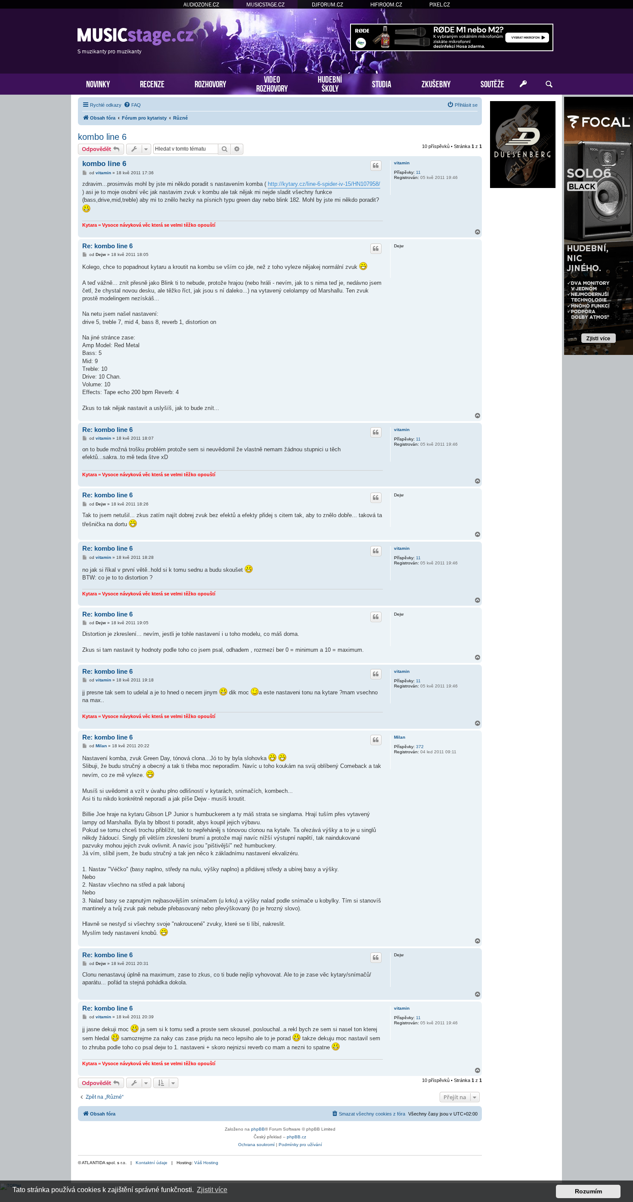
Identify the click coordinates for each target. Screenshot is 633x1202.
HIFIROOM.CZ (386, 4)
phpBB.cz (296, 1136)
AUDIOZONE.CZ (201, 4)
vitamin (402, 162)
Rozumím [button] (588, 1191)
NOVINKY (98, 83)
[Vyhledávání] (549, 84)
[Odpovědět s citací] (376, 165)
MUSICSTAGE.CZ (265, 4)
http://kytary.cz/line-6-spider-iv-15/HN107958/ (324, 184)
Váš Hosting (206, 1162)
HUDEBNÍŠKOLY (330, 83)
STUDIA (381, 83)
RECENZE (152, 83)
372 (420, 746)
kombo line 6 (102, 137)
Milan (399, 737)
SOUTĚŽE (492, 83)
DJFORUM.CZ (327, 4)
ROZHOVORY (210, 83)
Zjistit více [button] (212, 1189)
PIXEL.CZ (439, 4)
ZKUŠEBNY (436, 83)
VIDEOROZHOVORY (272, 83)
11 (418, 172)
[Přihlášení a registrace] (523, 84)
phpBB (258, 1129)
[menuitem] (132, 105)
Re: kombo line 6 (107, 246)
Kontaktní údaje (152, 1162)
